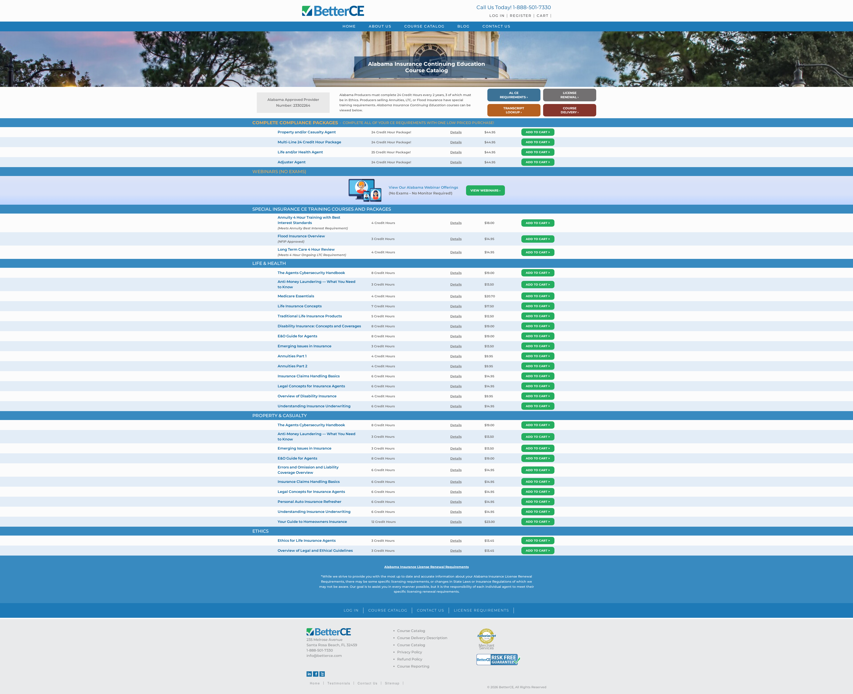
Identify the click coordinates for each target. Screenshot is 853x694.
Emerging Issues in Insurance (304, 346)
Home (315, 683)
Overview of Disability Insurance (307, 396)
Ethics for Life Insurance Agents (307, 540)
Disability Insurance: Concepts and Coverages (319, 326)
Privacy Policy (409, 652)
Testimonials (338, 683)
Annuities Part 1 (292, 356)
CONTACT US (430, 610)
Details (456, 132)
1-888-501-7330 (532, 7)
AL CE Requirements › (514, 95)
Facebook (315, 674)
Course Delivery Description (422, 638)
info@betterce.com (324, 656)
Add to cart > (538, 132)
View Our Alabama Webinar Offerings (424, 187)
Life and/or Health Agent (300, 152)
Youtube (322, 674)
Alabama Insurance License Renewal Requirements (426, 567)
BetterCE (362, 10)
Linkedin (309, 674)
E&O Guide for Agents (297, 336)
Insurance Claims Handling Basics (309, 376)
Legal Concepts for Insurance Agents (311, 386)
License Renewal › (569, 95)
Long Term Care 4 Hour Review (306, 249)
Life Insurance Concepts (300, 306)
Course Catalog (411, 631)
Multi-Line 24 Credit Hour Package (309, 142)
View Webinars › (485, 190)
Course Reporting (413, 666)
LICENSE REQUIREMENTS (481, 610)
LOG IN (351, 610)
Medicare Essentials (296, 296)
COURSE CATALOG (387, 610)
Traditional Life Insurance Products (310, 316)
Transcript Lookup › (513, 110)
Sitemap (392, 683)
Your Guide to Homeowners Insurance (312, 522)
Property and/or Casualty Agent (307, 132)
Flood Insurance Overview (301, 236)
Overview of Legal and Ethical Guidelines (315, 550)
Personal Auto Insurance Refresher (309, 502)
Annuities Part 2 (292, 366)
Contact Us (368, 683)
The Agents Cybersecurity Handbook (311, 273)
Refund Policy (409, 659)
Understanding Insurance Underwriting (314, 406)
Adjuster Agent (292, 162)
